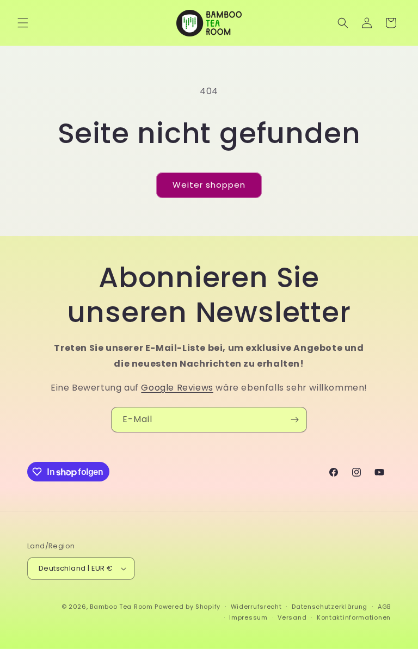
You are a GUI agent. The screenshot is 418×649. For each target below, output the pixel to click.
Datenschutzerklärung (329, 606)
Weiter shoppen (209, 184)
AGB (384, 606)
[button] (23, 23)
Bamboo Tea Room (121, 606)
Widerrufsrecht (256, 606)
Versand (292, 617)
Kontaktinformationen (354, 617)
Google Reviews (177, 387)
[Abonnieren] (294, 419)
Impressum (248, 617)
